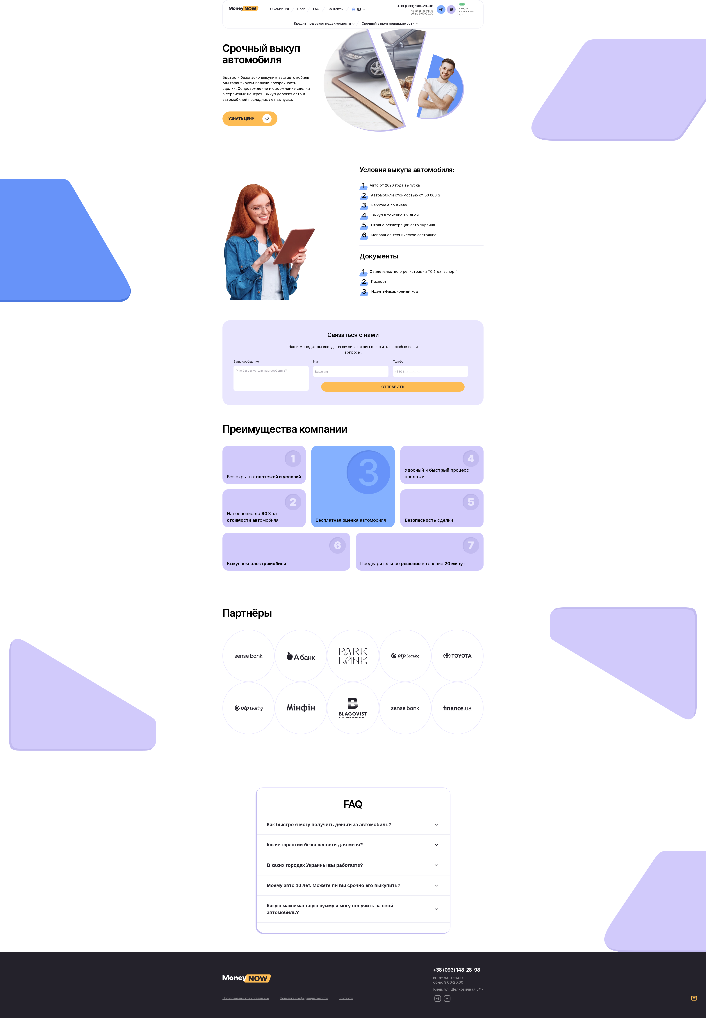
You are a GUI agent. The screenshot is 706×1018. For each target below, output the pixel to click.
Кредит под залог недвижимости (322, 23)
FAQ (316, 9)
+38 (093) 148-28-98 (415, 6)
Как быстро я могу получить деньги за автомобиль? (329, 824)
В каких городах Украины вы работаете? (315, 865)
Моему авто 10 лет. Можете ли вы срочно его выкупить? (333, 885)
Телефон (399, 361)
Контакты (335, 9)
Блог (301, 9)
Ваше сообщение (246, 361)
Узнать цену (241, 118)
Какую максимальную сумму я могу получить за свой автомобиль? (330, 909)
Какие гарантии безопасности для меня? (315, 844)
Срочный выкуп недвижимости (388, 23)
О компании (279, 9)
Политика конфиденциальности (304, 998)
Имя (316, 361)
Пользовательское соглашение (245, 998)
